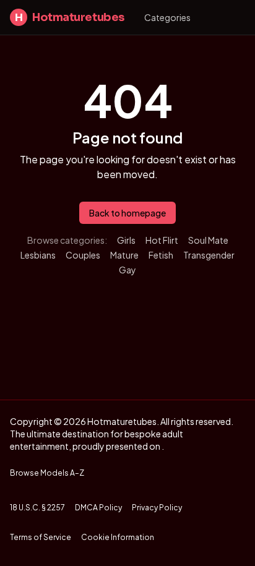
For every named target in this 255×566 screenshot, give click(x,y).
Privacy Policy (157, 507)
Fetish (161, 254)
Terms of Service (40, 537)
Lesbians (38, 254)
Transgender (209, 254)
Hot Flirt (161, 240)
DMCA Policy (98, 507)
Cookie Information (117, 537)
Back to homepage (127, 212)
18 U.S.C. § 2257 (37, 507)
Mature (124, 254)
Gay (127, 269)
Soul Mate (208, 240)
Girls (126, 240)
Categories (167, 17)
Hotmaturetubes (69, 17)
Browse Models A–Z (47, 473)
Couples (83, 254)
